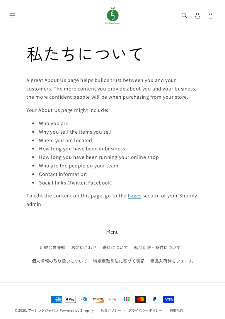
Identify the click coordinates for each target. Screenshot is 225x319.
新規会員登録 (52, 247)
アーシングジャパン (43, 310)
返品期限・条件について (157, 247)
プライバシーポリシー (145, 310)
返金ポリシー (111, 310)
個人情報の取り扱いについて (60, 261)
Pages (134, 195)
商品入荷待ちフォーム (171, 261)
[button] (12, 15)
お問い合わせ (84, 247)
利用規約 (176, 310)
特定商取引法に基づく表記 (118, 261)
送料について (115, 247)
